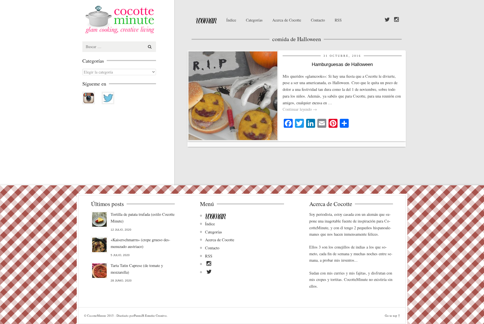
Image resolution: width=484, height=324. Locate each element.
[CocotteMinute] (132, 20)
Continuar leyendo (300, 109)
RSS (338, 20)
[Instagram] (396, 20)
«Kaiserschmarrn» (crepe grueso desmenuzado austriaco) (140, 243)
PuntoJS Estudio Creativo (150, 315)
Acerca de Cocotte (286, 20)
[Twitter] (387, 20)
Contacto (318, 20)
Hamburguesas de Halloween (342, 64)
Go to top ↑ (392, 315)
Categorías (254, 20)
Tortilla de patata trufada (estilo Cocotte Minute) (142, 218)
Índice (231, 20)
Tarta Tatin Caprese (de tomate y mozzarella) (137, 269)
